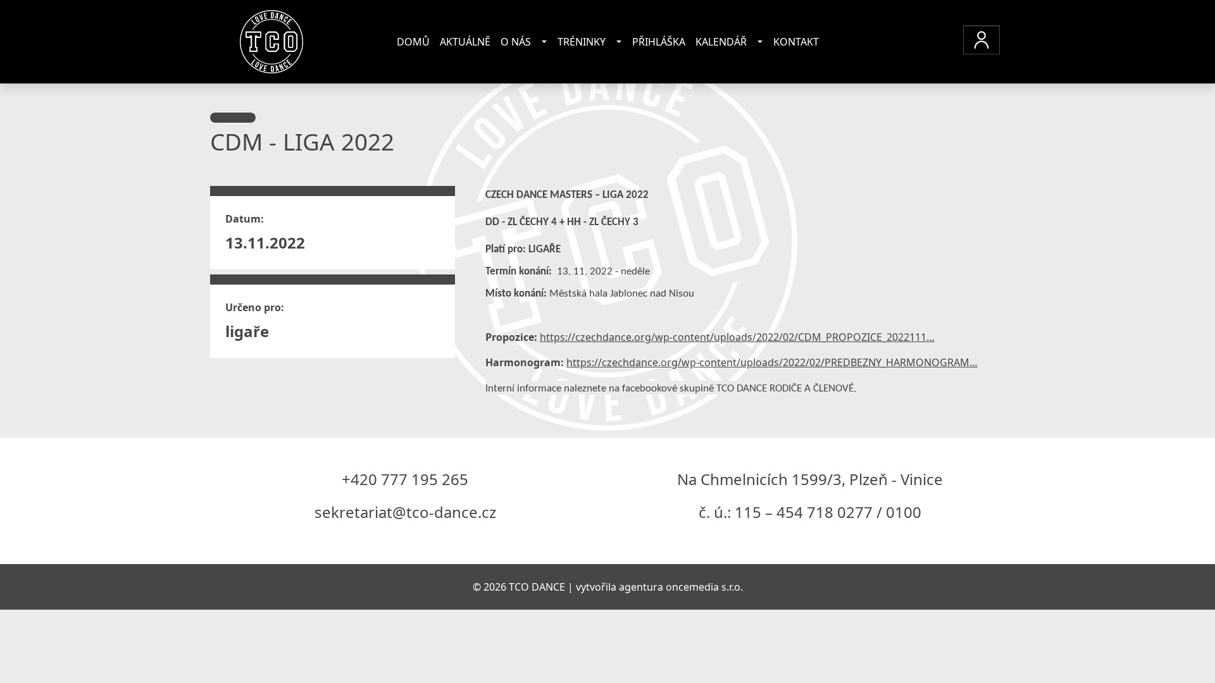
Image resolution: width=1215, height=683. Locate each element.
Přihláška (658, 42)
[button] (981, 39)
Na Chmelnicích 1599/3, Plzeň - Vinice (810, 479)
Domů (413, 42)
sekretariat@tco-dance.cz (405, 511)
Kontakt (796, 42)
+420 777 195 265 (405, 479)
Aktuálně (465, 42)
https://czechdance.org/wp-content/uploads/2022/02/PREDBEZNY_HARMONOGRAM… (772, 362)
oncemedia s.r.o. (704, 587)
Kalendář (721, 42)
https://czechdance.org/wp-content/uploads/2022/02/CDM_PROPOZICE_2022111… (737, 337)
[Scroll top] (1179, 647)
